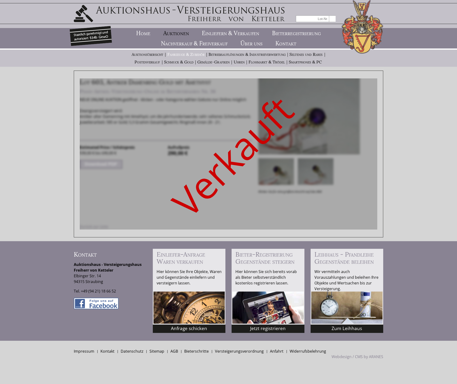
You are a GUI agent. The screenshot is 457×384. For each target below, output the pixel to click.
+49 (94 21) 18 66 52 (98, 291)
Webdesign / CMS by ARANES (357, 356)
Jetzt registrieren (268, 328)
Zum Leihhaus (347, 328)
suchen (332, 19)
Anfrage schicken (189, 328)
